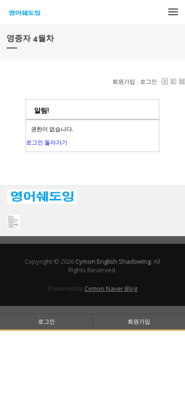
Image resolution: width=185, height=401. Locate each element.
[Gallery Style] (182, 81)
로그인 (148, 81)
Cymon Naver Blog (110, 288)
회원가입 (123, 81)
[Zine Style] (173, 81)
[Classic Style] (165, 81)
